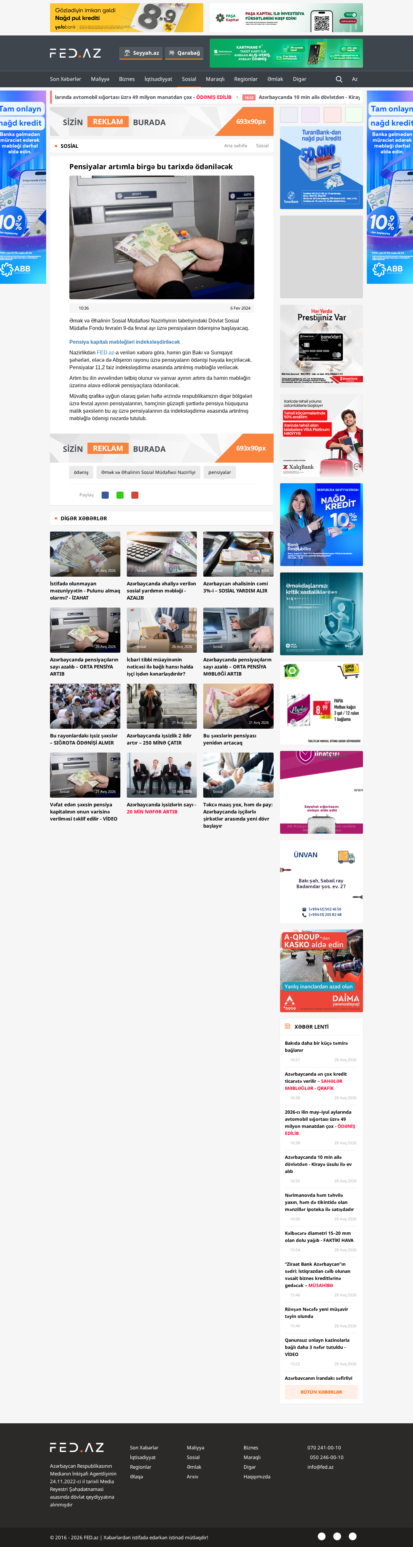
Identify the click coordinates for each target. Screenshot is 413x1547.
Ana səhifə (235, 145)
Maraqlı (215, 78)
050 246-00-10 (326, 1457)
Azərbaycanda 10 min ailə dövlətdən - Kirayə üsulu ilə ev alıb (243, 97)
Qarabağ (188, 52)
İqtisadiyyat (158, 78)
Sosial (189, 78)
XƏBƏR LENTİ (311, 1026)
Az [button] (355, 78)
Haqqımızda (257, 1476)
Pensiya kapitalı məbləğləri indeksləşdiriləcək (124, 342)
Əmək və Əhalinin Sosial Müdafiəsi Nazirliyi (148, 472)
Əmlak (275, 78)
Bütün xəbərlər (321, 1392)
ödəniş (81, 472)
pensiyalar (219, 472)
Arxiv (192, 1476)
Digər (300, 78)
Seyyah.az (146, 52)
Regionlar (246, 78)
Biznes (127, 78)
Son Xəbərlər (65, 78)
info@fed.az (320, 1467)
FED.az (105, 352)
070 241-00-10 (324, 1447)
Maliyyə (100, 78)
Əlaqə (136, 1476)
